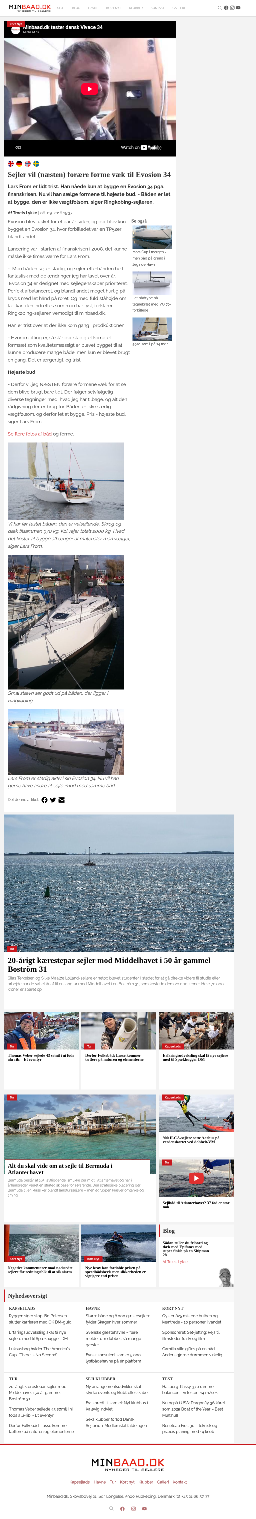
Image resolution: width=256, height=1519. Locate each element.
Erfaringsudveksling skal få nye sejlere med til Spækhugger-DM (195, 1057)
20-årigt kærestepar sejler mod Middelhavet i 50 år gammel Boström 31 (109, 965)
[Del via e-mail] (61, 800)
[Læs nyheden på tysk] (19, 163)
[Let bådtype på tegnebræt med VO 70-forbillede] (152, 283)
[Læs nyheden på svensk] (36, 163)
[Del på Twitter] (53, 800)
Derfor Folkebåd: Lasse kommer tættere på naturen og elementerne (114, 1057)
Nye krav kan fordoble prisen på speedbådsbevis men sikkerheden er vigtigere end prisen (115, 1272)
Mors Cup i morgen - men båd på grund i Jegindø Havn (149, 258)
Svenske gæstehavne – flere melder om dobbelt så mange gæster (113, 1338)
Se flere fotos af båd (30, 433)
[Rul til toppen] (249, 1512)
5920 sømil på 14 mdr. (150, 344)
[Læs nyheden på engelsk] (11, 163)
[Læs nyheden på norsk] (28, 163)
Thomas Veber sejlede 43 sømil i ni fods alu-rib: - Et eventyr (41, 1057)
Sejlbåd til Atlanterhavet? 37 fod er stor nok (196, 1205)
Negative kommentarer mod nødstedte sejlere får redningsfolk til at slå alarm (40, 1270)
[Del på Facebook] (45, 800)
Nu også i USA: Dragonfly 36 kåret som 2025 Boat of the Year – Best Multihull (193, 1409)
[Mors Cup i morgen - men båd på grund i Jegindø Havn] (152, 237)
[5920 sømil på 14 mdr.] (152, 329)
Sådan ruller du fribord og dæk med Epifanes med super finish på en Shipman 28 (186, 1249)
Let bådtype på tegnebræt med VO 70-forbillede (151, 304)
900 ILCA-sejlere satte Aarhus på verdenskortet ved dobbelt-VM (191, 1140)
